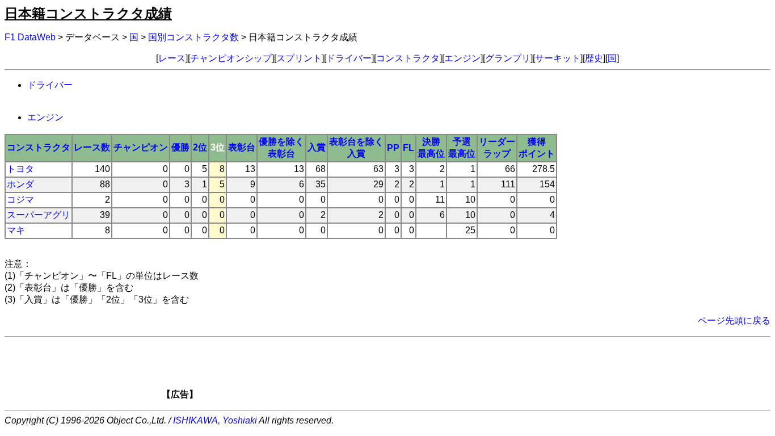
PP (393, 148)
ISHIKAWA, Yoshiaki (215, 420)
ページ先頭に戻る (734, 320)
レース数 (92, 147)
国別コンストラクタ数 (193, 37)
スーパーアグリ (38, 215)
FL (408, 148)
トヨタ (20, 169)
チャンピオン (140, 147)
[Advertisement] (406, 371)
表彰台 (241, 147)
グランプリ (507, 58)
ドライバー (349, 58)
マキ (16, 230)
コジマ (20, 199)
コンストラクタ (408, 58)
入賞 (317, 147)
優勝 (180, 147)
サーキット (557, 58)
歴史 (594, 58)
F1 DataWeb (30, 37)
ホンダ (20, 184)
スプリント (299, 58)
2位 (200, 147)
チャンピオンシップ (231, 58)
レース (172, 58)
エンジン (462, 58)
